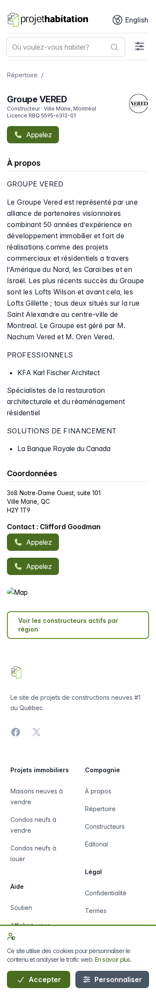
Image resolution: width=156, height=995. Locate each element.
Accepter (44, 979)
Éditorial (96, 844)
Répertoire (22, 75)
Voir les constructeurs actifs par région (68, 625)
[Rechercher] (114, 47)
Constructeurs (105, 826)
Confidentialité (106, 893)
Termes (96, 910)
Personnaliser (117, 979)
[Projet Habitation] (48, 19)
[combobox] (66, 47)
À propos (98, 791)
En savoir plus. (113, 959)
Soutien (21, 907)
